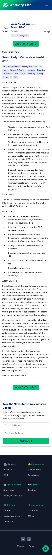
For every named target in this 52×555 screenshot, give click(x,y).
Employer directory (12, 495)
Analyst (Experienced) (11, 67)
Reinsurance (7, 74)
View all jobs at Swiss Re (14, 375)
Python (22, 74)
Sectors (7, 510)
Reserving (31, 70)
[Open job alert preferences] (45, 548)
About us (7, 469)
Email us (32, 490)
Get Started (26, 441)
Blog (5, 474)
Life (41, 67)
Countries (33, 510)
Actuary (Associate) (29, 67)
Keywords (8, 521)
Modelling (31, 74)
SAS (15, 77)
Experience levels (11, 516)
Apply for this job (24, 44)
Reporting (41, 70)
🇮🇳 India (15, 36)
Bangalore (24, 36)
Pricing (5, 77)
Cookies (20, 546)
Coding (40, 74)
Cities (31, 516)
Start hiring (8, 490)
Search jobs (33, 475)
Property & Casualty (17, 70)
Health (5, 70)
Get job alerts (34, 469)
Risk (16, 74)
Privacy (32, 546)
